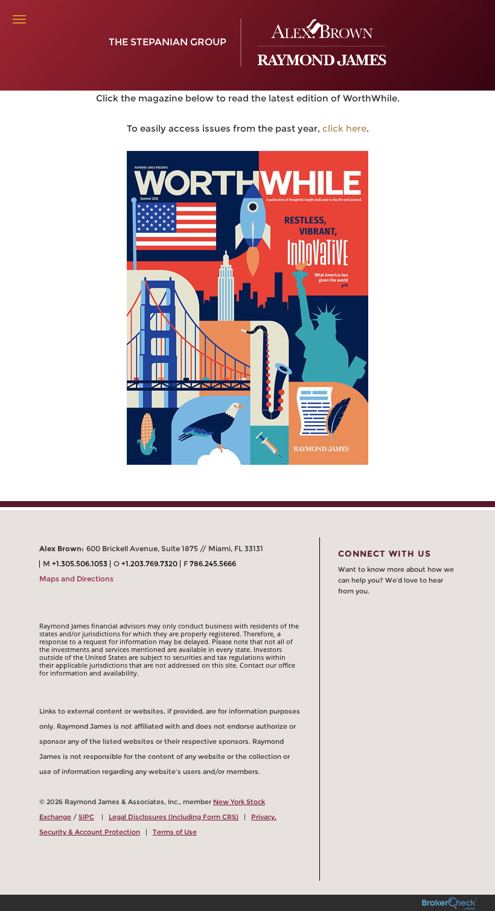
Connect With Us (384, 553)
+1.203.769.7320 (149, 563)
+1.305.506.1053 (79, 563)
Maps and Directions (76, 578)
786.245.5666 (213, 563)
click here (344, 128)
